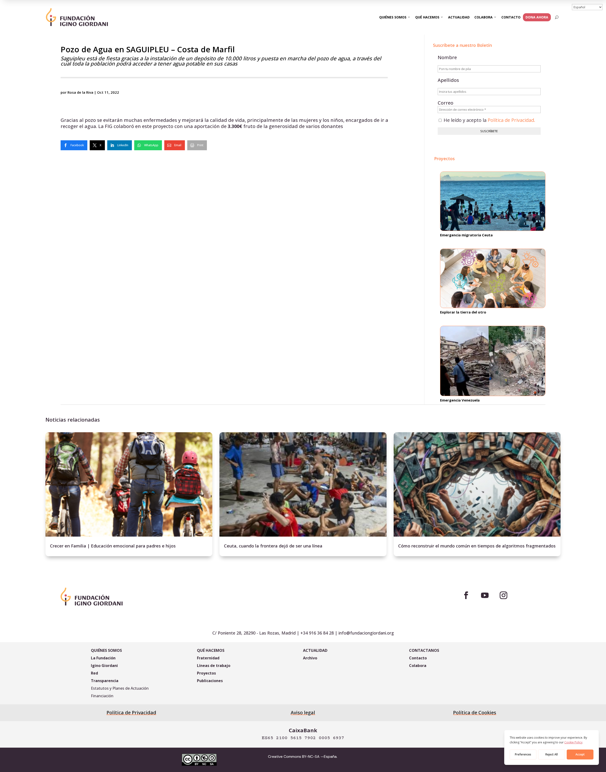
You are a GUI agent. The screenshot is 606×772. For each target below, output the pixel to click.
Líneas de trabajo (213, 665)
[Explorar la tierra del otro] (492, 278)
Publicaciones (210, 680)
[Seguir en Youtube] (484, 595)
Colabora (483, 17)
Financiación (102, 695)
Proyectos (206, 673)
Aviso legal (303, 712)
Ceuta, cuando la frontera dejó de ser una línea (273, 546)
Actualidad (459, 17)
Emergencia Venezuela (460, 400)
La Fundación (103, 658)
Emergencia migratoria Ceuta (466, 235)
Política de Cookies (474, 712)
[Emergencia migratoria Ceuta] (492, 201)
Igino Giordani (104, 665)
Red (94, 673)
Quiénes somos (392, 17)
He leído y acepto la (488, 120)
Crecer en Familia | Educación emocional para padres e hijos (113, 546)
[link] (74, 145)
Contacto (511, 17)
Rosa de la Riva (80, 92)
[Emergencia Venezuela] (492, 361)
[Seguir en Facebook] (466, 595)
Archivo (310, 658)
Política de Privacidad (131, 712)
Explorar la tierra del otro (463, 312)
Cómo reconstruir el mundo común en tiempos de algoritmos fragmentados (477, 546)
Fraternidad (208, 658)
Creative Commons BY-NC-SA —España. (302, 756)
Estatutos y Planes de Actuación (120, 688)
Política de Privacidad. (511, 120)
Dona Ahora (537, 17)
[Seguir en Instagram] (503, 595)
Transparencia (104, 680)
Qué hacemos (427, 17)
